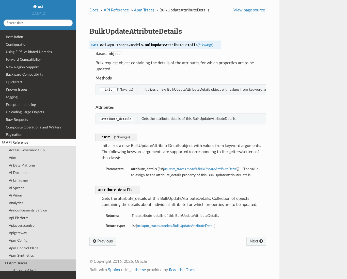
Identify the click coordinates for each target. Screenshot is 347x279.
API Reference (17, 142)
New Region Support (22, 67)
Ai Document (19, 173)
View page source (249, 10)
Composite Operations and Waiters (33, 127)
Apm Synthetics (21, 255)
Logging (12, 97)
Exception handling (21, 105)
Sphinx (114, 270)
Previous (104, 241)
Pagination (14, 135)
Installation (14, 37)
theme (140, 270)
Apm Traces (18, 263)
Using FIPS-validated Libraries (29, 52)
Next (254, 241)
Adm (12, 158)
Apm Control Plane (23, 248)
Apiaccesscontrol (22, 225)
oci (40, 7)
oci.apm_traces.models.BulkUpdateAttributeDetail (175, 226)
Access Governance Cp (27, 150)
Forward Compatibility (23, 59)
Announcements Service (28, 210)
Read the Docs (182, 270)
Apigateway (18, 233)
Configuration (16, 44)
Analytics (16, 203)
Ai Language (18, 180)
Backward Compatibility (24, 74)
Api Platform (18, 218)
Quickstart (14, 82)
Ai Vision (15, 195)
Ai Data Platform (22, 165)
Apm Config (18, 240)
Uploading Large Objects (25, 112)
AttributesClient (25, 270)
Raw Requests (17, 120)
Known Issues (16, 89)
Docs (94, 10)
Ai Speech (16, 188)
